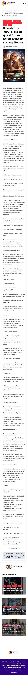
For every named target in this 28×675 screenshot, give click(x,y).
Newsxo (19, 670)
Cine (14, 20)
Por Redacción (9, 46)
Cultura (18, 20)
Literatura (19, 22)
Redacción (18, 566)
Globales (5, 22)
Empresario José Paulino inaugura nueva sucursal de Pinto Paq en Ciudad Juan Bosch (13, 612)
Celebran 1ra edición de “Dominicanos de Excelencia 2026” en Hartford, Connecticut (13, 633)
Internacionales (12, 22)
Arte (5, 585)
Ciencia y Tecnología (8, 20)
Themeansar (14, 672)
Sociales (10, 25)
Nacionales (6, 606)
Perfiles (5, 25)
